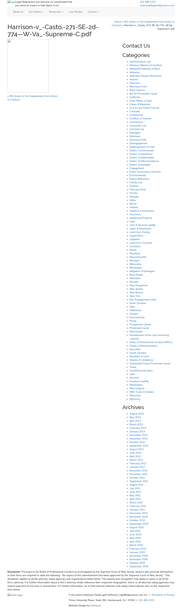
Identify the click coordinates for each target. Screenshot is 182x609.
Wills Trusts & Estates (142, 391)
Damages (135, 132)
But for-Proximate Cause (143, 93)
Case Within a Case (141, 100)
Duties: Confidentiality (142, 157)
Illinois (133, 203)
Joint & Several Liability (143, 225)
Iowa (132, 221)
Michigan (135, 260)
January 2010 (137, 552)
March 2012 (136, 459)
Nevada (134, 281)
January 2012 (137, 467)
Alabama (135, 72)
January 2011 (137, 509)
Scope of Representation (143, 345)
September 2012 (139, 445)
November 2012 (139, 438)
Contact (92, 11)
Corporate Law (138, 125)
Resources (55, 11)
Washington (136, 384)
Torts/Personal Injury (141, 370)
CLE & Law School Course (144, 107)
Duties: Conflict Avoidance (144, 161)
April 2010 (135, 541)
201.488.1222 (148, 1)
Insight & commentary (142, 210)
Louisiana (135, 246)
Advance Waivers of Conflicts (146, 65)
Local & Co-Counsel (141, 242)
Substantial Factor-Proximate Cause (150, 363)
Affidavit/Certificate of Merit (145, 68)
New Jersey (136, 288)
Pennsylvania (137, 317)
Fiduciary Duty (138, 189)
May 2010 (135, 538)
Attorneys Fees (138, 86)
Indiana (134, 207)
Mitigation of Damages (142, 271)
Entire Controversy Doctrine (145, 171)
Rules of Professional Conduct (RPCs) (151, 342)
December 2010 (139, 513)
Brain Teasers (137, 90)
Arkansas (135, 82)
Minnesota (135, 264)
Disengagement (138, 143)
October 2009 (137, 562)
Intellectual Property (141, 217)
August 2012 (137, 449)
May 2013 (135, 417)
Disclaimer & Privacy (163, 594)
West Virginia (137, 388)
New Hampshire (139, 285)
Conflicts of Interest (140, 118)
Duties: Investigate (140, 164)
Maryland (135, 253)
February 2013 (138, 427)
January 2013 (137, 431)
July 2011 (135, 488)
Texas (133, 367)
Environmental (138, 175)
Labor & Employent (140, 228)
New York (135, 296)
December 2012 (139, 435)
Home (117, 21)
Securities (135, 349)
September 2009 (139, 566)
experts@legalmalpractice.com (157, 5)
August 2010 (137, 527)
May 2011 (135, 495)
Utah (132, 374)
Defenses (135, 136)
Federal (134, 185)
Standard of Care (139, 356)
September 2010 (139, 523)
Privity (133, 320)
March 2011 (136, 502)
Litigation (135, 239)
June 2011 (135, 491)
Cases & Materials (140, 104)
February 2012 (138, 463)
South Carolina (138, 352)
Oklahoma (135, 310)
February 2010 (138, 548)
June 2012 (135, 452)
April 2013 (135, 420)
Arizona (134, 79)
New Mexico (136, 292)
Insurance (135, 214)
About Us (18, 11)
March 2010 (136, 545)
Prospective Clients (140, 324)
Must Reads (136, 274)
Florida (133, 193)
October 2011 (137, 477)
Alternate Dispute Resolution (146, 75)
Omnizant (95, 605)
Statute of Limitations (141, 359)
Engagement (137, 168)
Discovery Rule (138, 139)
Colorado (135, 111)
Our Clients (35, 11)
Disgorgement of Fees (142, 146)
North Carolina (138, 303)
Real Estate (136, 331)
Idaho (133, 200)
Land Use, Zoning (140, 232)
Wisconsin (135, 395)
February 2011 (138, 506)
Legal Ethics (136, 235)
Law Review (75, 11)
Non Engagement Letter (143, 299)
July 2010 (135, 530)
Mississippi (136, 267)
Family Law (136, 182)
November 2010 (139, 516)
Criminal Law (137, 129)
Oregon (134, 313)
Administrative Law (140, 61)
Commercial (136, 114)
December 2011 (139, 470)
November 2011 (139, 474)
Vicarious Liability (139, 381)
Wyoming (135, 399)
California (135, 97)
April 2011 (135, 498)
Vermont (134, 377)
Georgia (134, 196)
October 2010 (137, 520)
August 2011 (137, 484)
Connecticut (136, 122)
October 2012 (137, 442)
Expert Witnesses (139, 178)
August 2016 (137, 413)
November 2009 (139, 559)
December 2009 (139, 555)
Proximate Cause (139, 328)
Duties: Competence (141, 154)
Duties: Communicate (142, 150)
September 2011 (139, 481)
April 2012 (135, 456)
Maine (133, 249)
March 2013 (136, 424)
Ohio (132, 306)
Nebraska (135, 278)
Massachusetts (138, 256)
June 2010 (135, 534)
